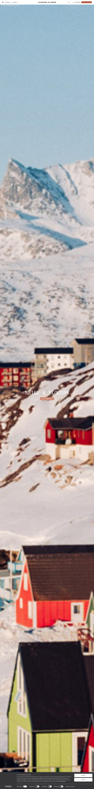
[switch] (37, 786)
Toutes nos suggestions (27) (47, 398)
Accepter (83, 775)
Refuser (83, 779)
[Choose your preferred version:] (69, 2)
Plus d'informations (61, 781)
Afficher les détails (70, 786)
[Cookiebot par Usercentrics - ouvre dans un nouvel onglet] (8, 786)
